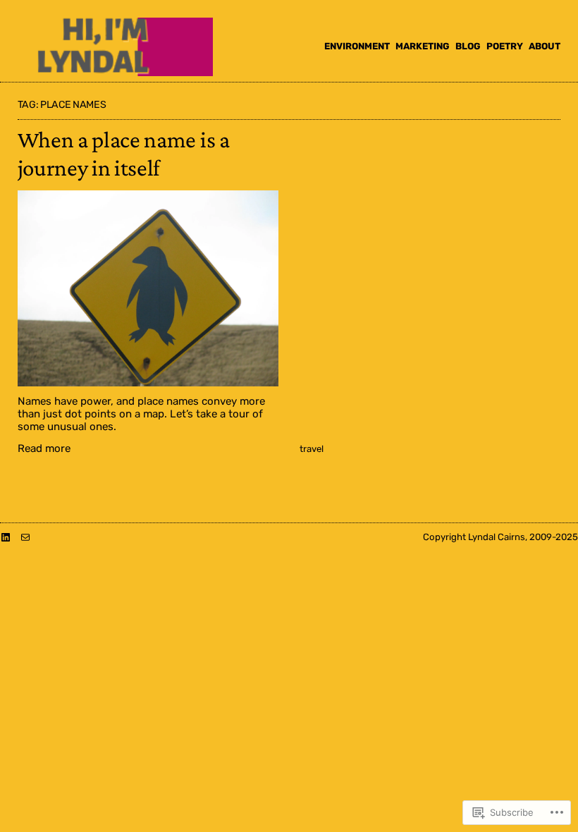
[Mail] (25, 537)
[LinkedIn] (5, 537)
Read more (44, 448)
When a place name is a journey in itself (124, 153)
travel (312, 448)
